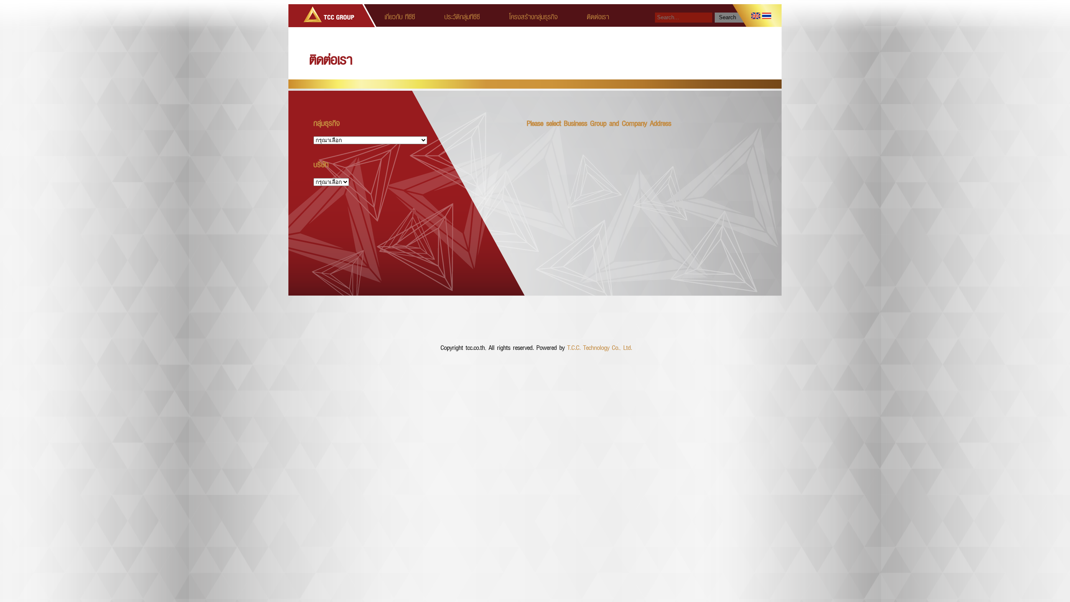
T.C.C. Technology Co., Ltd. (599, 347)
